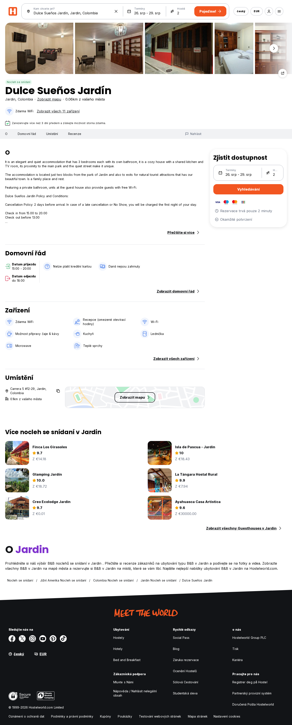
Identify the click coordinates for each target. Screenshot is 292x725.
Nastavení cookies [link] (227, 716)
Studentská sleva (185, 693)
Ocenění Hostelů (185, 671)
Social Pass (181, 637)
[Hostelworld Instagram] (32, 638)
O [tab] (6, 134)
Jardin (10, 99)
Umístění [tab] (52, 134)
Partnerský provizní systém (251, 693)
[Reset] (116, 11)
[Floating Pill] (274, 48)
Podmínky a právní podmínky (72, 716)
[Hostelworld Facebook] (12, 638)
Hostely (118, 637)
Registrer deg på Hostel (249, 682)
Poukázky (125, 716)
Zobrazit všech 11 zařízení (58, 111)
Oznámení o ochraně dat (26, 716)
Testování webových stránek (160, 716)
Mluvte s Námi (123, 682)
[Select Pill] (269, 11)
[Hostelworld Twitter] (22, 638)
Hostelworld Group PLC (249, 637)
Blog (176, 649)
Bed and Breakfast (126, 660)
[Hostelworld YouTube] (42, 638)
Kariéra (237, 660)
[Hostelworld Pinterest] (53, 638)
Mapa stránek (198, 716)
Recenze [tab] (74, 134)
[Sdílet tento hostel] (282, 73)
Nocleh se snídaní (18, 82)
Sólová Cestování (185, 682)
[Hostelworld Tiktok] (63, 638)
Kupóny (105, 716)
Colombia (25, 99)
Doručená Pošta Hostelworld (253, 704)
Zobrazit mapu (49, 99)
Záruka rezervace (186, 660)
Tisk (235, 649)
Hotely (118, 649)
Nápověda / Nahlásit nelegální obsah (135, 693)
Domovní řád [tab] (27, 134)
